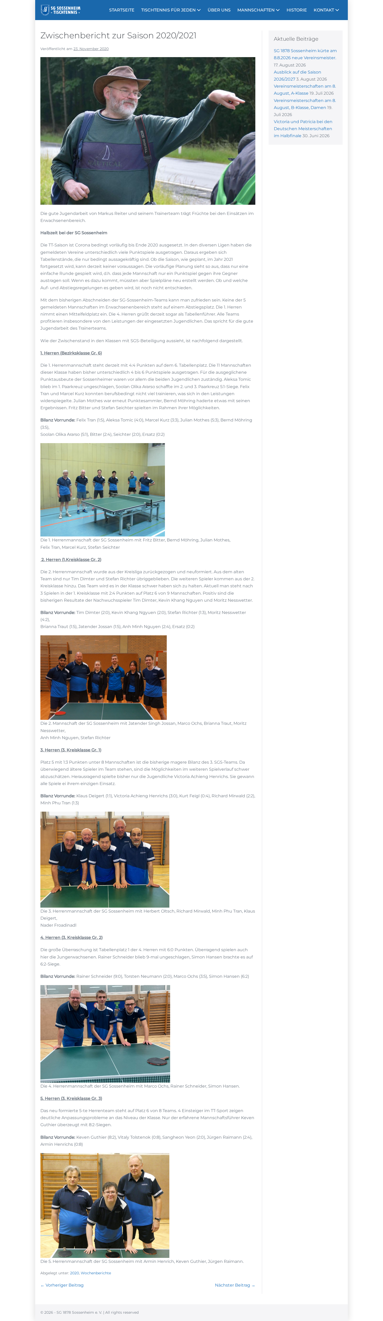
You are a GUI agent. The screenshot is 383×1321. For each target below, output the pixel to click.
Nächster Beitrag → (235, 1285)
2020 (74, 1273)
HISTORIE (297, 10)
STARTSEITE (121, 10)
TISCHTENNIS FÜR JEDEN (169, 10)
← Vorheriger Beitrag (62, 1285)
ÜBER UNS (219, 10)
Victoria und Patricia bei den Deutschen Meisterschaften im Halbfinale (303, 128)
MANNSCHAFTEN (256, 10)
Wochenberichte (96, 1273)
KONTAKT (324, 10)
